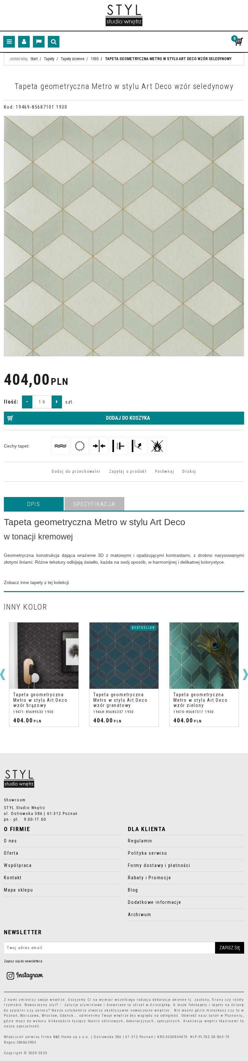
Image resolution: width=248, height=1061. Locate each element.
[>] (245, 674)
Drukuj (189, 471)
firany (218, 1000)
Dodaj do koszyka (128, 418)
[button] (34, 504)
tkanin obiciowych (106, 1021)
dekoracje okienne (170, 1000)
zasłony (201, 1000)
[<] (2, 674)
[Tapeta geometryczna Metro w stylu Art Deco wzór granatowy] (43, 656)
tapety (218, 1005)
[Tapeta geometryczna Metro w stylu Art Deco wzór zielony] (124, 656)
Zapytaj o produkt (128, 471)
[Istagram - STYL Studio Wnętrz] (25, 975)
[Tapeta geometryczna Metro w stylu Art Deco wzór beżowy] (204, 656)
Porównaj (164, 471)
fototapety (198, 1005)
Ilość (11, 402)
